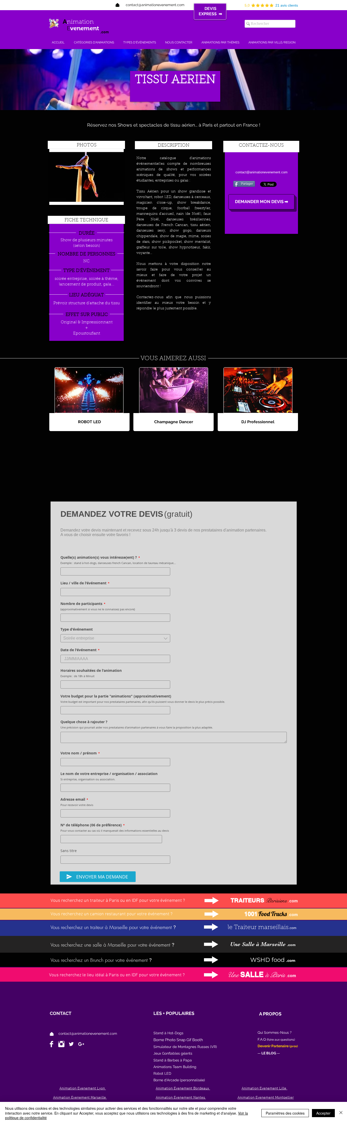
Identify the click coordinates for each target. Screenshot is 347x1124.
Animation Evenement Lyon (82, 1088)
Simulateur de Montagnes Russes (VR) (185, 1047)
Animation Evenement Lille (264, 1088)
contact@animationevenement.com (87, 1033)
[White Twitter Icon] (71, 1044)
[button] (258, 422)
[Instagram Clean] (61, 1044)
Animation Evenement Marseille (80, 1097)
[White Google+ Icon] (81, 1044)
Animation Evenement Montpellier (266, 1097)
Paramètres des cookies (285, 1113)
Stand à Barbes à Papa (172, 1060)
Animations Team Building (174, 1067)
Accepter (323, 1113)
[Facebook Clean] (51, 1044)
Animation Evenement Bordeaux (183, 1088)
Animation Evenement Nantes (181, 1097)
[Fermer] (341, 1113)
